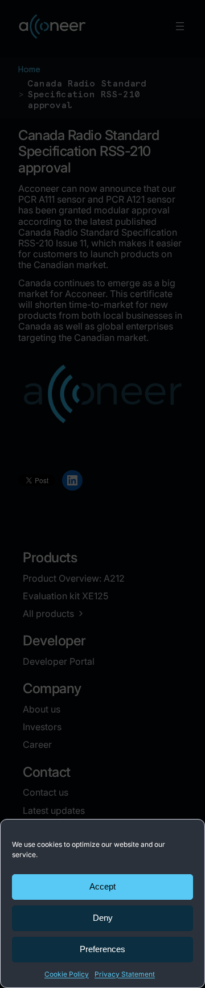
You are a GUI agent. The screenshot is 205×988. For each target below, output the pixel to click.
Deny (103, 918)
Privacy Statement (125, 974)
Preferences (102, 949)
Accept (102, 886)
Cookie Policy (66, 974)
